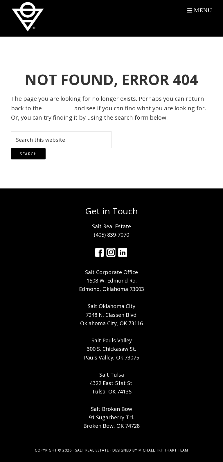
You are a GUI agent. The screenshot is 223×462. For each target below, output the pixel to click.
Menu (203, 10)
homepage (58, 108)
